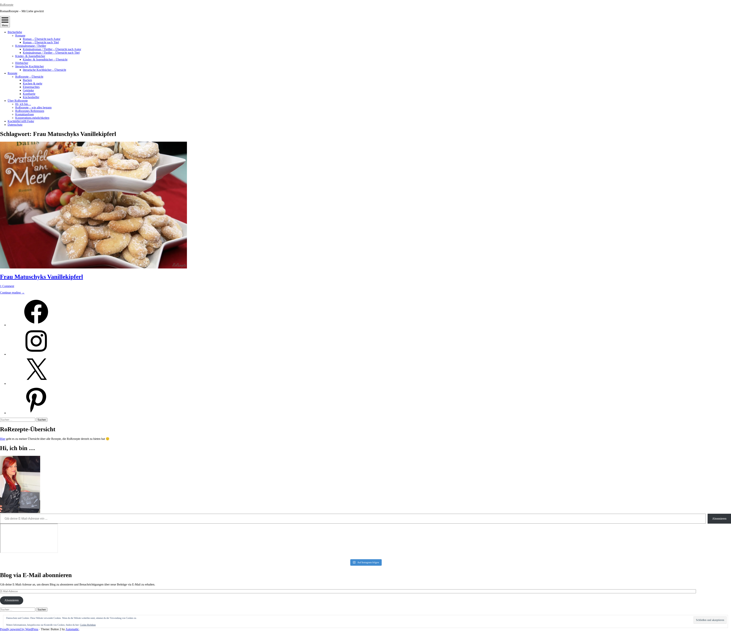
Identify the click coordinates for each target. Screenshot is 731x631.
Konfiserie (29, 93)
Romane (20, 35)
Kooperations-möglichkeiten (32, 117)
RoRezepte (6, 4)
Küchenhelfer (31, 97)
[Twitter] (36, 383)
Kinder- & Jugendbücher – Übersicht (45, 59)
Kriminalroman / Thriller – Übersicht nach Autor (52, 49)
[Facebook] (36, 325)
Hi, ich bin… (23, 104)
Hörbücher (21, 63)
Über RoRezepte (18, 100)
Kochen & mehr (32, 83)
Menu (5, 25)
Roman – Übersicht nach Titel (41, 42)
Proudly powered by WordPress (19, 629)
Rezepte (12, 73)
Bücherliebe (15, 32)
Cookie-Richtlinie (88, 625)
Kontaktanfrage (24, 114)
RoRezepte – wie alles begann (33, 107)
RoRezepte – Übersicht (29, 76)
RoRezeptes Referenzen (29, 111)
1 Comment (7, 286)
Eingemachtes (31, 87)
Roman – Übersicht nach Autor (41, 39)
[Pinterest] (36, 413)
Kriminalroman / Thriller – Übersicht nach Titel (51, 52)
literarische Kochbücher (29, 66)
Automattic (72, 629)
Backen (27, 80)
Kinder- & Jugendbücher (30, 56)
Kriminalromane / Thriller (30, 45)
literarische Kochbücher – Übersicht (44, 69)
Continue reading (12, 292)
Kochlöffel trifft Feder (21, 121)
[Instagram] (36, 354)
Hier (2, 438)
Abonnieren (719, 518)
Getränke (28, 90)
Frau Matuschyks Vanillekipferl (41, 276)
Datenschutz (15, 124)
